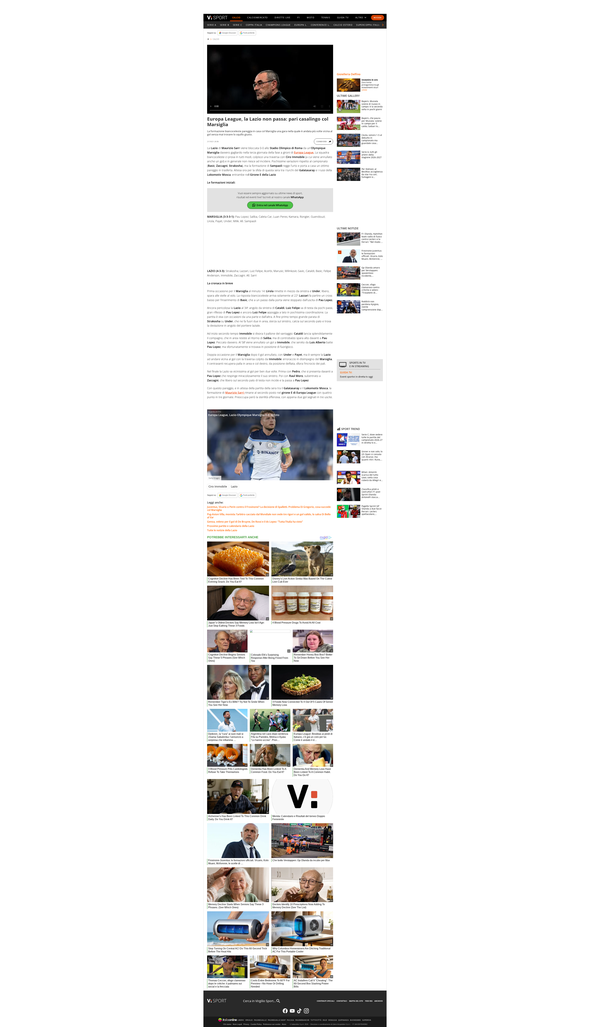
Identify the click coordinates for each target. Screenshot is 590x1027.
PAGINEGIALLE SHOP (277, 1020)
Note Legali (237, 1024)
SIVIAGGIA (332, 1020)
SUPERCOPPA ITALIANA (370, 25)
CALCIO (236, 17)
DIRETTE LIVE (282, 17)
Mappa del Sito (356, 1001)
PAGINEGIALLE (260, 1020)
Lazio (234, 486)
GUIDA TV (342, 17)
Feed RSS (368, 1001)
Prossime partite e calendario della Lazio (230, 526)
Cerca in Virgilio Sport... (259, 1001)
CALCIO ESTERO (343, 25)
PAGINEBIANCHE (302, 1020)
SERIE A (211, 25)
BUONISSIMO (355, 1020)
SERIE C (237, 25)
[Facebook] (285, 1012)
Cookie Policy (256, 1024)
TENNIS (325, 17)
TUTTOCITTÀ (316, 1020)
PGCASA (290, 1020)
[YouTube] (292, 1012)
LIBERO (241, 1020)
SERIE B (224, 25)
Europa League (303, 152)
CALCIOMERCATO (257, 17)
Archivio (378, 1001)
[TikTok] (299, 1012)
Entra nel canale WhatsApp (272, 205)
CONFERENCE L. (320, 25)
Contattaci (341, 1001)
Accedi (378, 17)
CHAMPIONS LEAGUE (278, 25)
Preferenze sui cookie (271, 1024)
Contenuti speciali (325, 1001)
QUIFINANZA (343, 1020)
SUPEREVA (366, 1020)
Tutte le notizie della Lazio (222, 530)
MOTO (310, 17)
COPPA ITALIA (254, 25)
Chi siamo (227, 1024)
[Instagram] (306, 1012)
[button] (383, 25)
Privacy (246, 1024)
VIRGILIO (249, 1020)
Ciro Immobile (217, 486)
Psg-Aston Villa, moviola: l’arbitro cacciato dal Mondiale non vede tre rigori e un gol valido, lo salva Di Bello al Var (269, 516)
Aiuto (284, 1024)
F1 (298, 17)
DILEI (325, 1020)
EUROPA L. (300, 25)
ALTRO (359, 17)
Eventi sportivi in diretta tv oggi (356, 376)
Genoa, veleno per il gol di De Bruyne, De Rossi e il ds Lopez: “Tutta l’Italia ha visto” (255, 521)
